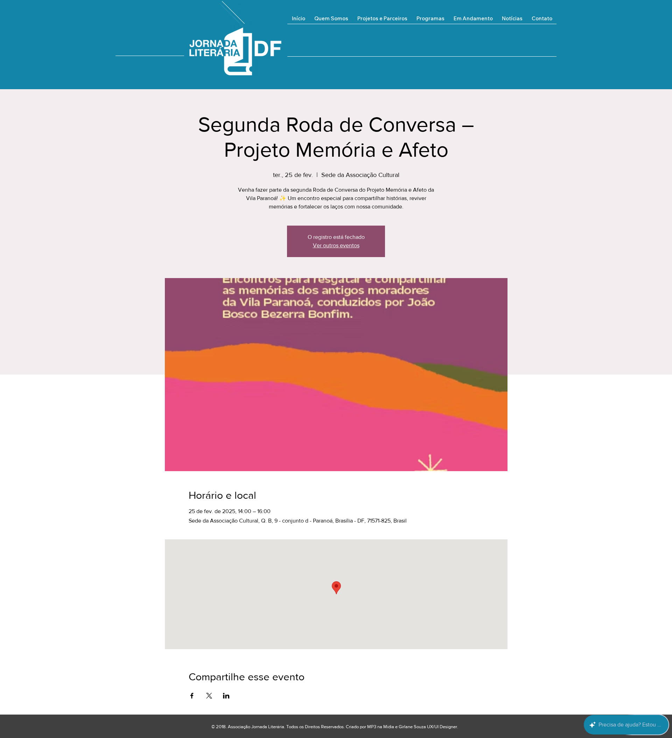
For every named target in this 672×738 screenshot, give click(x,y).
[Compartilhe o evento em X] (209, 695)
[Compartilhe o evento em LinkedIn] (226, 695)
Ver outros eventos (336, 245)
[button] (473, 20)
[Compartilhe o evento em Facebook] (192, 695)
